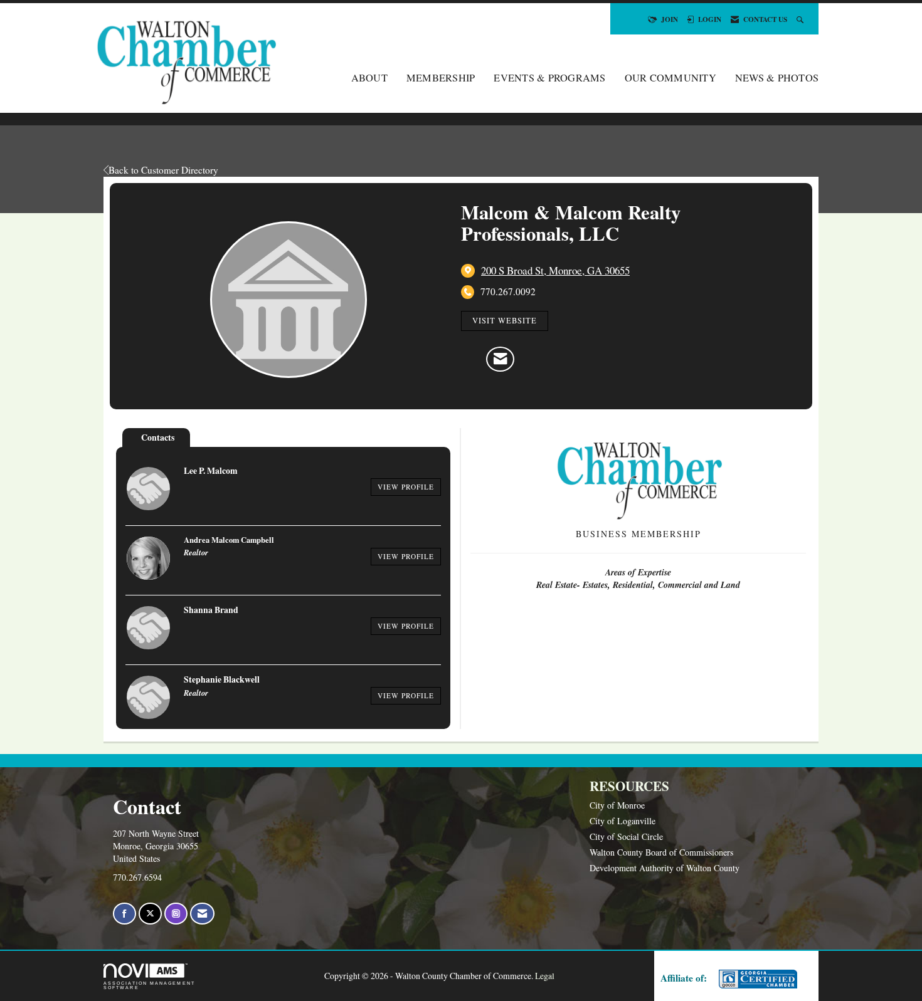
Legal (544, 976)
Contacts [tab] (157, 437)
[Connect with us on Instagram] (176, 914)
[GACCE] (756, 979)
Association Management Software (149, 985)
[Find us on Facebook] (124, 914)
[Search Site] (801, 19)
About (369, 78)
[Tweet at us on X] (150, 914)
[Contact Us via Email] (202, 914)
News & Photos (777, 78)
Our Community (670, 78)
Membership (440, 78)
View (406, 486)
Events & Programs (549, 78)
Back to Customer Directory (163, 170)
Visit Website (504, 320)
